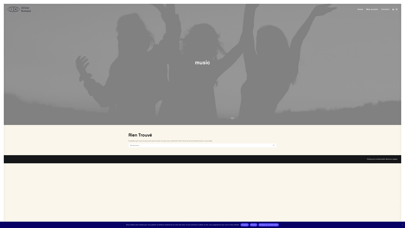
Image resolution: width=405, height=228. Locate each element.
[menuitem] (360, 9)
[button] (393, 9)
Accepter (245, 225)
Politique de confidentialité (376, 159)
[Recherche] (202, 145)
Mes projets (372, 9)
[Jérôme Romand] (20, 9)
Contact (385, 9)
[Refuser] (402, 225)
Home (360, 9)
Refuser (253, 225)
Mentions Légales (391, 159)
